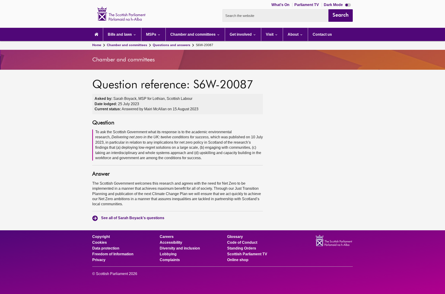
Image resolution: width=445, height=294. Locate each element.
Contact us (322, 34)
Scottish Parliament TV (247, 254)
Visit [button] (270, 34)
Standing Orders (241, 248)
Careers (167, 237)
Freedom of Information (113, 254)
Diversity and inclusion (180, 248)
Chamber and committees (127, 45)
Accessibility (171, 242)
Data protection (105, 248)
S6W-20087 (204, 45)
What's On (280, 5)
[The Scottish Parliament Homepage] (96, 34)
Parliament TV (307, 5)
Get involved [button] (241, 34)
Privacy (98, 260)
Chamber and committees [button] (193, 34)
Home (96, 45)
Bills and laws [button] (120, 34)
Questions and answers (171, 45)
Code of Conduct (242, 242)
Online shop (237, 260)
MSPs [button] (151, 34)
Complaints (170, 260)
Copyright (101, 237)
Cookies (99, 242)
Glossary (235, 237)
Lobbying (168, 254)
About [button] (293, 34)
